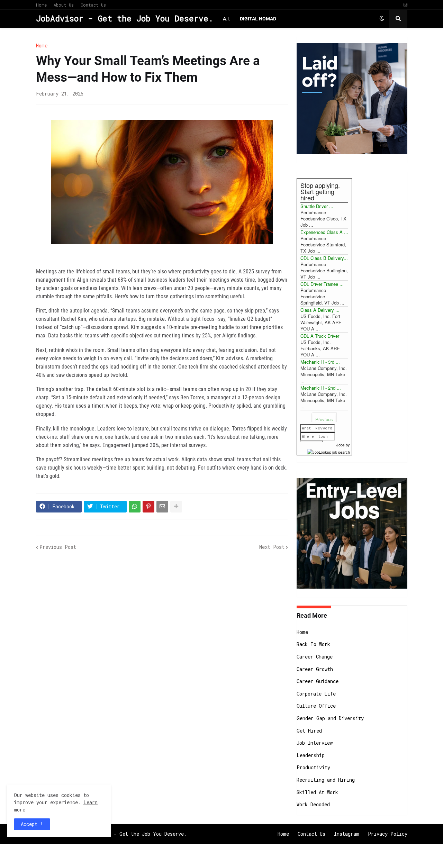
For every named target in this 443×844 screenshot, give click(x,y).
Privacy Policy (387, 834)
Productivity (313, 767)
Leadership (311, 755)
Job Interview (315, 742)
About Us (64, 5)
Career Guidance (317, 681)
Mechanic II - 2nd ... (320, 387)
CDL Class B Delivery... (324, 258)
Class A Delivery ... (320, 310)
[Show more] (176, 506)
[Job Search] (328, 451)
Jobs (340, 444)
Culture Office (316, 705)
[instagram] (405, 5)
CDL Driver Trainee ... (322, 284)
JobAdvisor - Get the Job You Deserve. (124, 18)
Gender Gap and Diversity (330, 718)
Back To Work (313, 644)
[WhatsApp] (135, 506)
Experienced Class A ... (324, 232)
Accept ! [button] (32, 824)
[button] (381, 19)
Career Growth (315, 669)
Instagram (346, 834)
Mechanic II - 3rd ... (320, 362)
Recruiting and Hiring (326, 780)
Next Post (271, 547)
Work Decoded (313, 804)
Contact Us (93, 5)
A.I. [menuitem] (226, 18)
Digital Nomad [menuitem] (258, 18)
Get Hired (309, 730)
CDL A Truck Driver (319, 336)
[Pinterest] (148, 506)
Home (41, 5)
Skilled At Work (317, 792)
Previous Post (57, 547)
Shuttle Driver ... (316, 206)
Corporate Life (316, 693)
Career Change (315, 656)
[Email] (162, 506)
